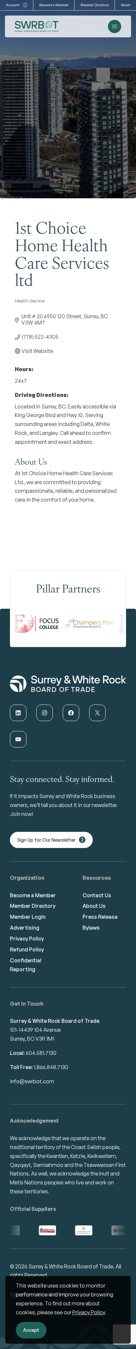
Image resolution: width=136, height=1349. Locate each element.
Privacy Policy (88, 1312)
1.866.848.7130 (51, 1067)
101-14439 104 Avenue (35, 1029)
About (125, 5)
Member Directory (95, 5)
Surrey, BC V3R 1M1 (32, 1038)
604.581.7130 (41, 1053)
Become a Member (54, 5)
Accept (31, 1330)
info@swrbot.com (32, 1081)
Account (12, 5)
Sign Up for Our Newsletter (46, 840)
